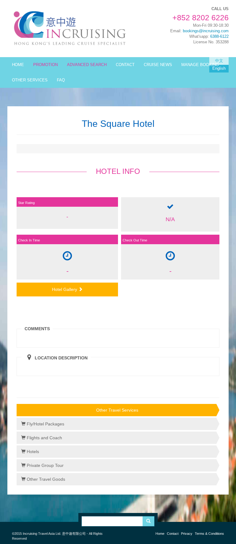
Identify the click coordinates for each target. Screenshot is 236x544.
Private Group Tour (45, 465)
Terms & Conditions (209, 533)
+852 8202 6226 (200, 17)
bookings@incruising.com (206, 31)
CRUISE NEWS (158, 65)
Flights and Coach (44, 437)
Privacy (186, 533)
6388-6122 (219, 36)
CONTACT (125, 65)
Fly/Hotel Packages (45, 423)
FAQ (61, 80)
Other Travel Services (117, 410)
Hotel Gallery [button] (65, 289)
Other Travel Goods (45, 479)
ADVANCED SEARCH (87, 65)
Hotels (32, 451)
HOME (18, 65)
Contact (173, 533)
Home (159, 533)
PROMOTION (45, 65)
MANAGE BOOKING (200, 65)
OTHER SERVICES (30, 80)
